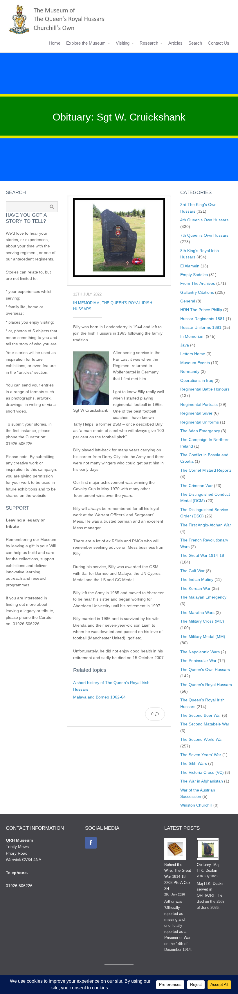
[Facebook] (91, 843)
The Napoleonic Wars (200, 652)
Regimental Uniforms (199, 422)
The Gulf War (192, 570)
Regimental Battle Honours (205, 389)
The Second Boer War (200, 715)
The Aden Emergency (200, 430)
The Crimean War (196, 485)
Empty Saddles (194, 274)
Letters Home (192, 353)
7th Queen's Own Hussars (204, 235)
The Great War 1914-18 (202, 555)
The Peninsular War (198, 660)
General (187, 301)
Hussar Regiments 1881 (202, 318)
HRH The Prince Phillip (201, 309)
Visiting (122, 43)
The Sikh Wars (193, 763)
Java (184, 345)
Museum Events (195, 362)
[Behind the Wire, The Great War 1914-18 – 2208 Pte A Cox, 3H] (175, 850)
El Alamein (189, 266)
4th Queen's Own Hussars (204, 220)
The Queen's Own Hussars (205, 669)
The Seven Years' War (200, 754)
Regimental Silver (196, 413)
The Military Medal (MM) (202, 636)
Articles (175, 43)
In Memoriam (86, 303)
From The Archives (197, 283)
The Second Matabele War (204, 724)
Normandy (189, 371)
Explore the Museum (86, 43)
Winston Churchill (196, 805)
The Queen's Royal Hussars (206, 684)
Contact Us (218, 43)
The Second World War (201, 739)
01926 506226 (19, 885)
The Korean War (195, 588)
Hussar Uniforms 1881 (200, 327)
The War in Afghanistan (201, 781)
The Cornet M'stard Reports (206, 470)
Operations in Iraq (196, 380)
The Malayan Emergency (203, 597)
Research (149, 43)
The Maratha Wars (197, 612)
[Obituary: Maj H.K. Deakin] (208, 850)
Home (54, 43)
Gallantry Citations (197, 292)
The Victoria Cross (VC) (202, 772)
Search (195, 43)
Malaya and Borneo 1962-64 (99, 697)
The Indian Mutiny (196, 579)
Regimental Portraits (199, 404)
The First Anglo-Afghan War (205, 525)
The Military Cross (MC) (202, 621)
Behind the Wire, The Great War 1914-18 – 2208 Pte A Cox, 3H (178, 876)
